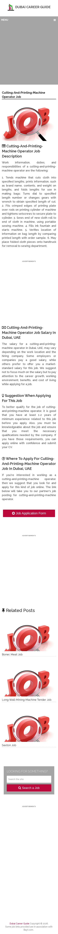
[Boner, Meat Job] (29, 636)
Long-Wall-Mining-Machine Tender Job (26, 699)
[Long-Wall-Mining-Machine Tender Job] (29, 681)
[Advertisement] (29, 54)
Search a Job (30, 788)
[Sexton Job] (29, 727)
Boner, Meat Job (12, 654)
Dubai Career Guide (32, 7)
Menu (4, 19)
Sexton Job (9, 745)
